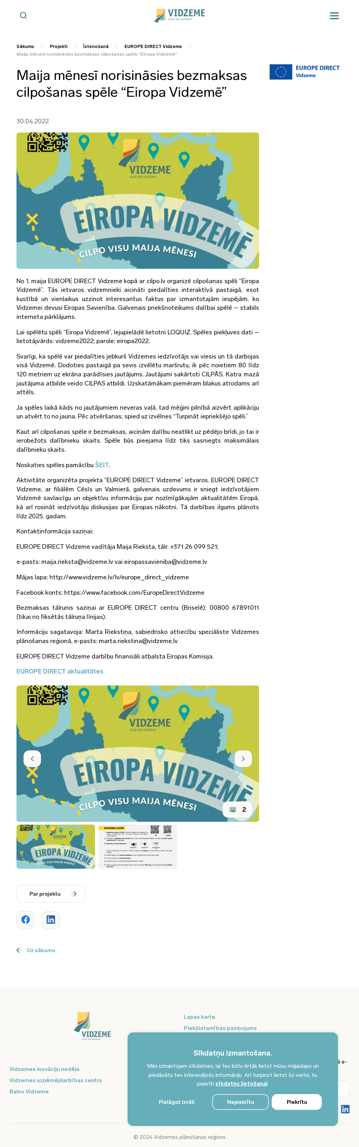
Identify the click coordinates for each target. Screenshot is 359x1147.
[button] (32, 758)
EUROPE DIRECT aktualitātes (59, 671)
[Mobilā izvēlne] (334, 16)
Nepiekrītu (240, 1102)
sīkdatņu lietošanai (241, 1083)
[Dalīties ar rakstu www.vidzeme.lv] (25, 920)
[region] (233, 1079)
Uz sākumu (41, 950)
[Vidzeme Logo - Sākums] (179, 16)
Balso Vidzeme (29, 1091)
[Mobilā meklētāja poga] (23, 16)
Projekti (58, 46)
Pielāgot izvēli (177, 1102)
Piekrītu (297, 1102)
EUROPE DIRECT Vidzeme (153, 46)
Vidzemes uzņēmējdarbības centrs (55, 1080)
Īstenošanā (96, 46)
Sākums (25, 46)
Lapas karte (199, 1016)
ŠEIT (102, 465)
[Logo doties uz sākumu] (92, 1029)
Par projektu (45, 894)
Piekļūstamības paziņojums (220, 1028)
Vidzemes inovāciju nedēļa (44, 1069)
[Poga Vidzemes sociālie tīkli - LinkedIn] (345, 1110)
